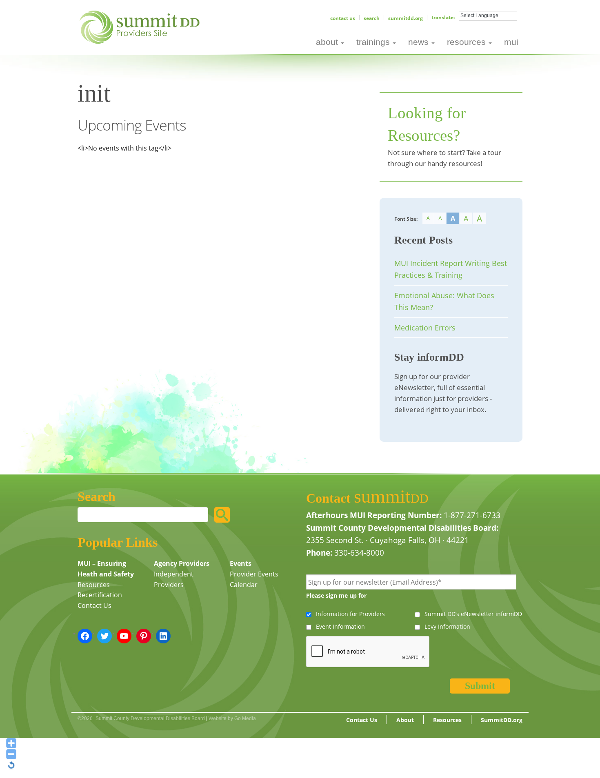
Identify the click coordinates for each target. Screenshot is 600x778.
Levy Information (447, 626)
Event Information (340, 626)
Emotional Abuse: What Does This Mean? (444, 301)
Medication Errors (425, 327)
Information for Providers (350, 614)
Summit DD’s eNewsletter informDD (473, 614)
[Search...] (222, 515)
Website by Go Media (232, 718)
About (405, 720)
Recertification (100, 594)
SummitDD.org (405, 18)
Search (372, 18)
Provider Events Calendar (254, 579)
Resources (94, 584)
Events (240, 563)
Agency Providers (181, 563)
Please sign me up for (336, 595)
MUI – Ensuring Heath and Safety (106, 569)
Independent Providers (173, 579)
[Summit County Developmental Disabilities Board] (141, 26)
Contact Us (342, 18)
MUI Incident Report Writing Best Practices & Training (450, 269)
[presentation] (368, 652)
